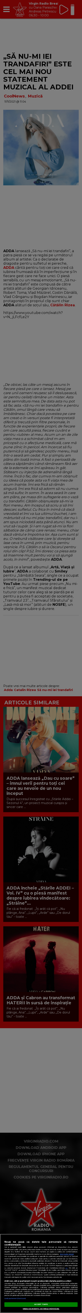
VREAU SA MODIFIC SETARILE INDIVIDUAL (41, 1309)
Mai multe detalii (67, 1254)
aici (66, 1268)
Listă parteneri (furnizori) (15, 1298)
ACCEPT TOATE (41, 1304)
